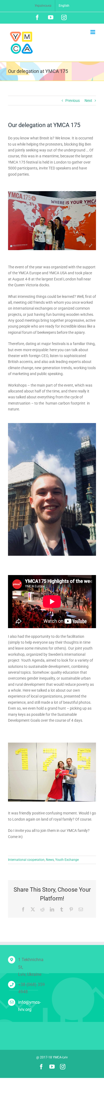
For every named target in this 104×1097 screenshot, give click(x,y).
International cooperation (26, 860)
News (50, 860)
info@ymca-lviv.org (29, 1006)
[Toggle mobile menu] (93, 32)
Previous (72, 100)
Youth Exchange (67, 860)
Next (88, 100)
